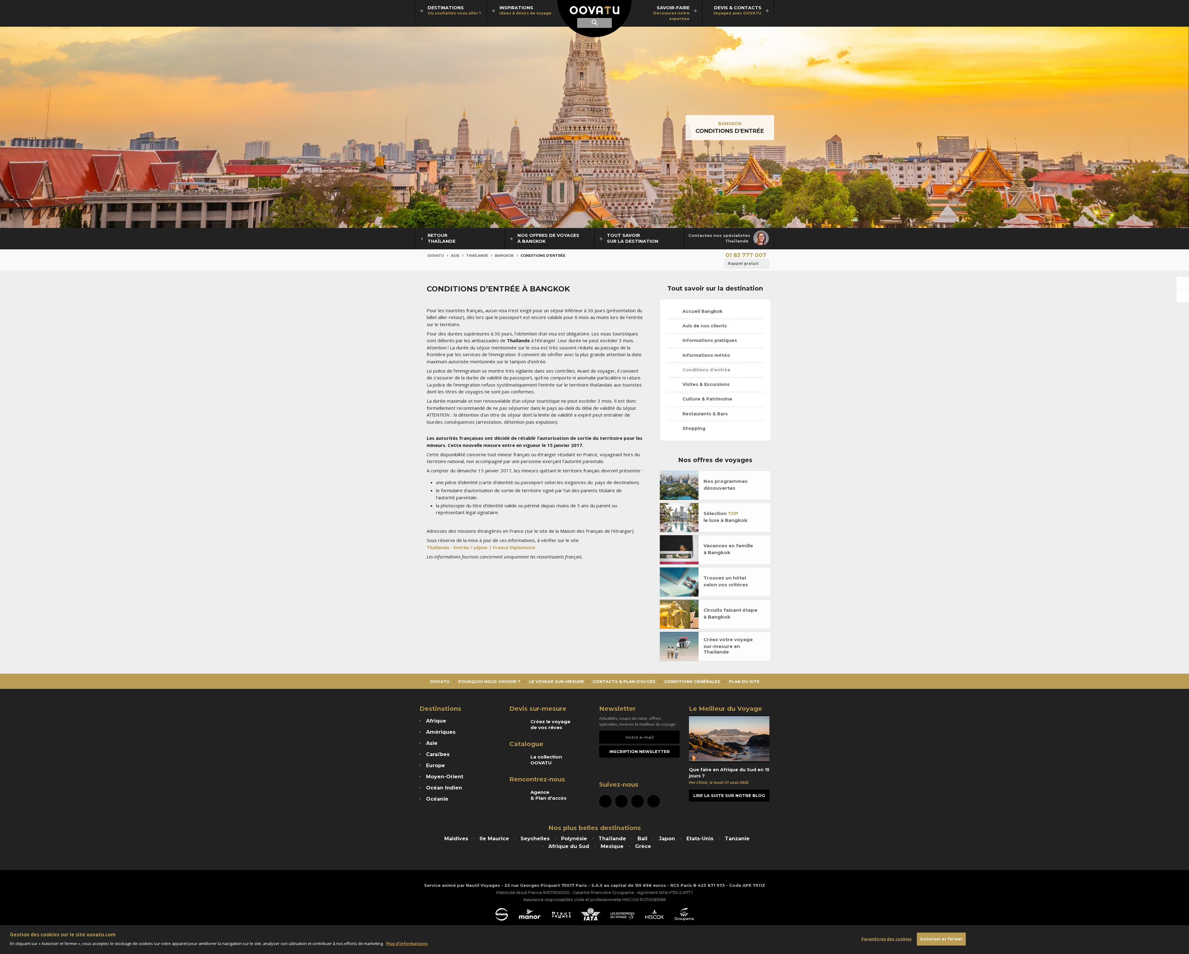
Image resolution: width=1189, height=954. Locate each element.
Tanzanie (737, 839)
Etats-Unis (699, 839)
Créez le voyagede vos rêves (550, 724)
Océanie (437, 799)
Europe (435, 765)
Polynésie (574, 839)
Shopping (693, 428)
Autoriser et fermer (941, 939)
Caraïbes (438, 754)
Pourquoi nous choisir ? (489, 681)
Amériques (440, 732)
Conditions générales (692, 681)
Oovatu (435, 255)
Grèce (643, 846)
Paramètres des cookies (886, 939)
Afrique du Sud (568, 846)
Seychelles (535, 839)
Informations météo (705, 355)
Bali (642, 839)
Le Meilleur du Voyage (725, 708)
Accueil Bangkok (701, 311)
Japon (667, 839)
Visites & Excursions (705, 384)
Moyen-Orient (444, 777)
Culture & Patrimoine (706, 399)
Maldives (456, 839)
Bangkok (730, 123)
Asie (455, 255)
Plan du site (744, 681)
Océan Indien (444, 788)
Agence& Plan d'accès (548, 795)
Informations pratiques (709, 340)
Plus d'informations (407, 943)
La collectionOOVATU (546, 760)
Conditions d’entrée (705, 370)
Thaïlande (477, 255)
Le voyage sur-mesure (556, 681)
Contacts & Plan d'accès (624, 681)
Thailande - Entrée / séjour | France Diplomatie (481, 547)
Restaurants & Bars (704, 414)
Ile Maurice (494, 839)
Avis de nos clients (704, 326)
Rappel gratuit (743, 263)
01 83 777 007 (745, 255)
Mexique (612, 846)
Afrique (436, 721)
